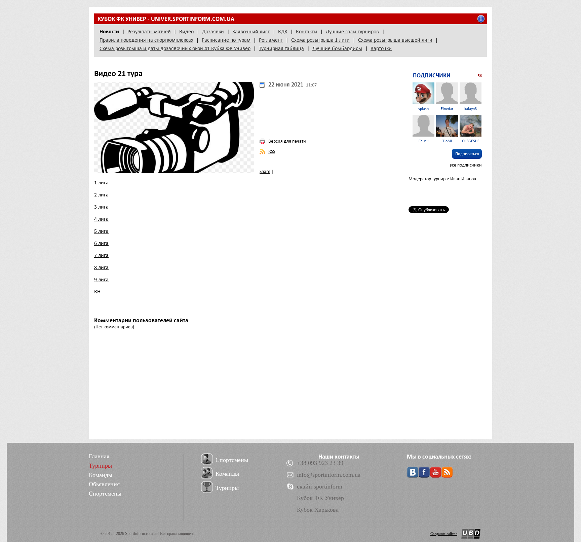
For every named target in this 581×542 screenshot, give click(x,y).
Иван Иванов (463, 178)
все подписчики (466, 165)
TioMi (447, 141)
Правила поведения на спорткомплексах (146, 40)
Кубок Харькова (318, 509)
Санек (424, 141)
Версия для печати (287, 141)
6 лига (101, 243)
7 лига (101, 255)
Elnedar (447, 109)
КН (97, 292)
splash (423, 109)
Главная (99, 456)
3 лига (101, 207)
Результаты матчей (149, 32)
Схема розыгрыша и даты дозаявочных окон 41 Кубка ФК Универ (175, 48)
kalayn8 (470, 109)
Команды (100, 475)
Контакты (306, 32)
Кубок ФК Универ (320, 498)
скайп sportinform (319, 486)
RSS (271, 151)
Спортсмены (105, 493)
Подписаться (467, 153)
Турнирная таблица (281, 48)
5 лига (101, 231)
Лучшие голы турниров (352, 32)
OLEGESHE (470, 141)
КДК (282, 32)
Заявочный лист (251, 32)
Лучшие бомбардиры (337, 48)
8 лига (101, 267)
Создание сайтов (443, 534)
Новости (109, 32)
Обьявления (104, 484)
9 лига (101, 280)
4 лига (101, 219)
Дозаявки (213, 32)
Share (265, 171)
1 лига (101, 183)
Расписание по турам (226, 40)
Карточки (381, 48)
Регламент (271, 40)
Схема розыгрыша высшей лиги (395, 40)
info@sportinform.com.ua (328, 474)
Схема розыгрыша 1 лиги (320, 40)
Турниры (100, 465)
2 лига (101, 195)
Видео (186, 32)
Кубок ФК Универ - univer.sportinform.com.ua (166, 18)
